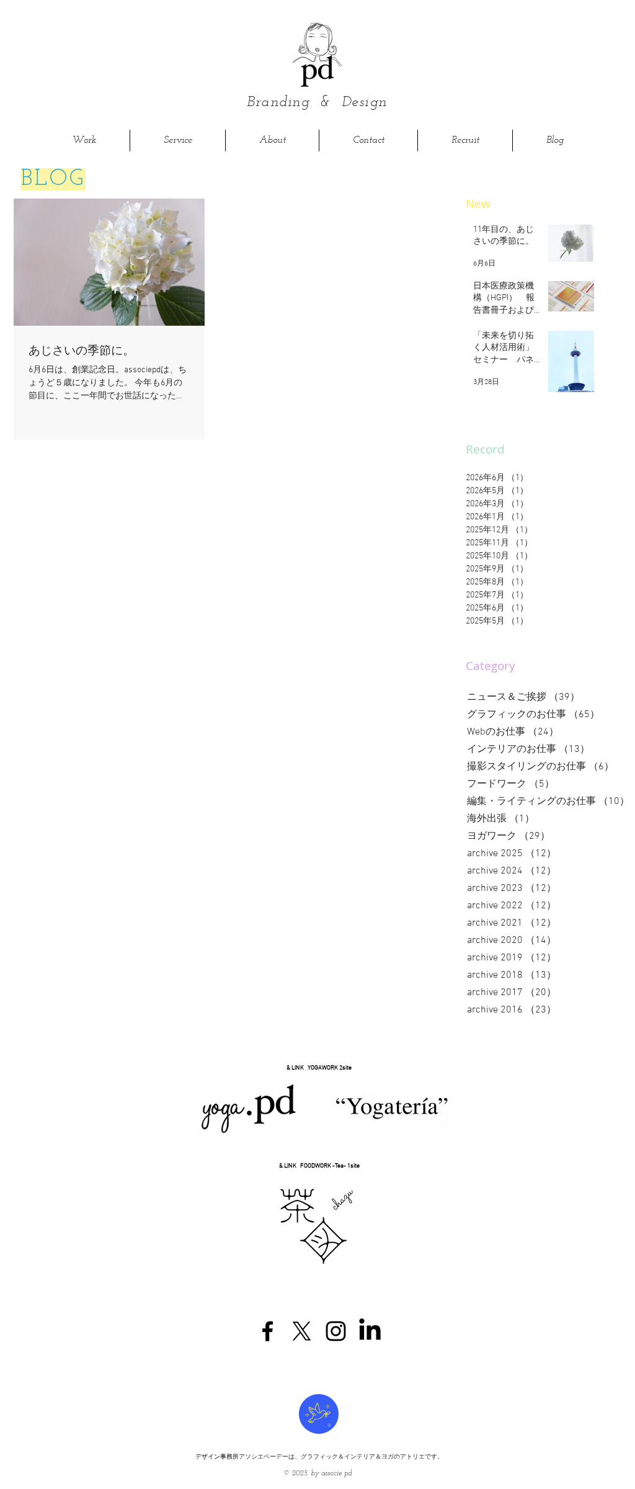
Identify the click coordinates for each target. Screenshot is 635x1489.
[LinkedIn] (370, 1331)
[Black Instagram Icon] (335, 1331)
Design (364, 102)
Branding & (294, 102)
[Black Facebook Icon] (267, 1331)
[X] (301, 1331)
